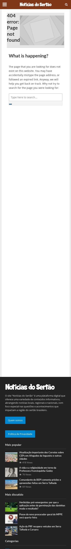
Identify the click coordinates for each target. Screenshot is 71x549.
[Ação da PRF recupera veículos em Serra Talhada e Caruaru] (11, 530)
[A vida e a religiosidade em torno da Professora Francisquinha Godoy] (11, 472)
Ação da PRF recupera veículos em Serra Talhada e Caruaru (40, 528)
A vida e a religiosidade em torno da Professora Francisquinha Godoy (37, 469)
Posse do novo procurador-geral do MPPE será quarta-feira (40, 516)
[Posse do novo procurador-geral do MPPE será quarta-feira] (11, 518)
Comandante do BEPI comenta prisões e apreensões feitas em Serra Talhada (40, 481)
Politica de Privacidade (20, 434)
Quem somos (15, 420)
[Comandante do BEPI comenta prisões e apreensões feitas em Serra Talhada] (11, 484)
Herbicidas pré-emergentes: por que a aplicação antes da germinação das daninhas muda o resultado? (42, 505)
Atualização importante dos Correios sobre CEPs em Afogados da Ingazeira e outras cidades (41, 455)
